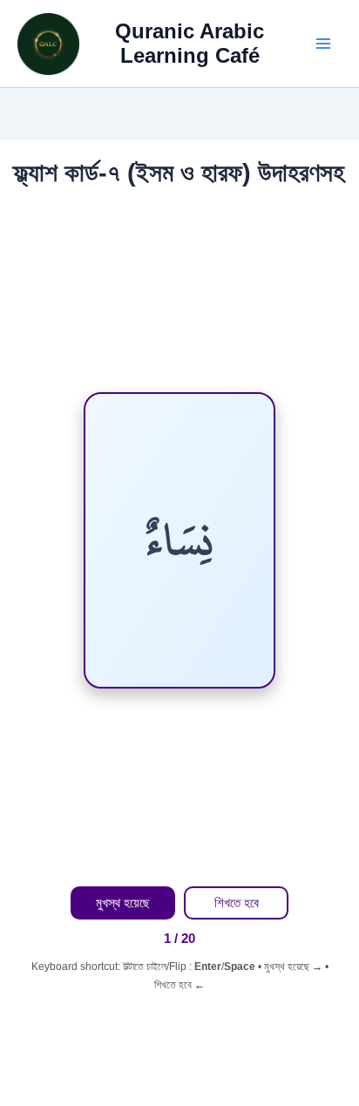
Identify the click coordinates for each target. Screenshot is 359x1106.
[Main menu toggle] (323, 43)
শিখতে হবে (236, 903)
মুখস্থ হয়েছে (123, 903)
